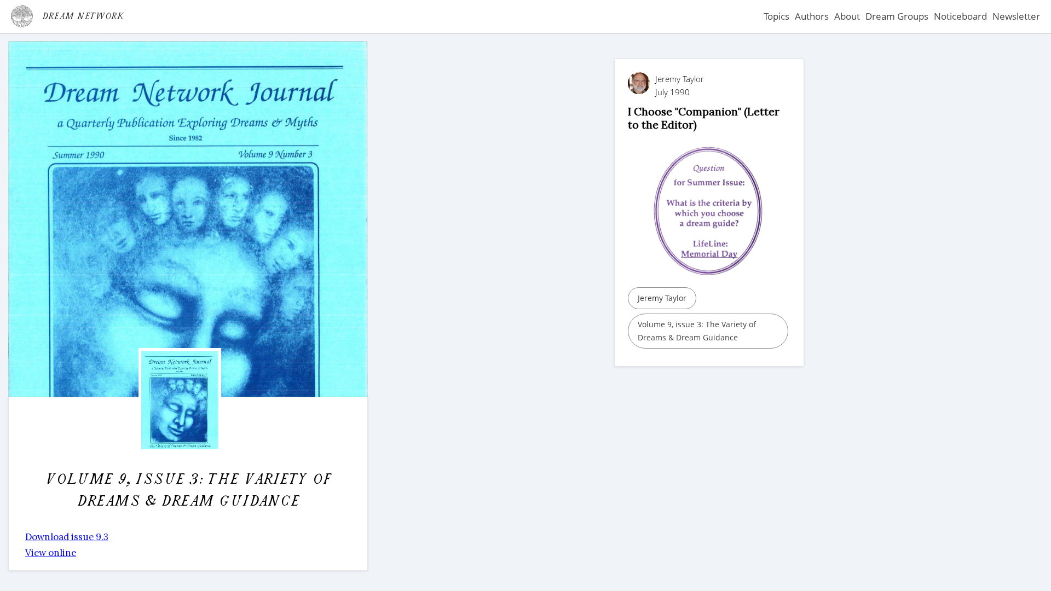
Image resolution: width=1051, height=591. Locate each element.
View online (50, 553)
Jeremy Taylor (662, 298)
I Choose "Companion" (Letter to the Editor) (703, 118)
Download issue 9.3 (66, 537)
